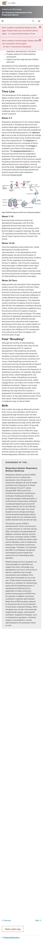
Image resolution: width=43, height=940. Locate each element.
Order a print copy (13, 929)
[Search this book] (33, 21)
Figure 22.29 (16, 175)
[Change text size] (39, 21)
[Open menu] (2, 21)
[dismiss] (40, 27)
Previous (7, 920)
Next (37, 920)
